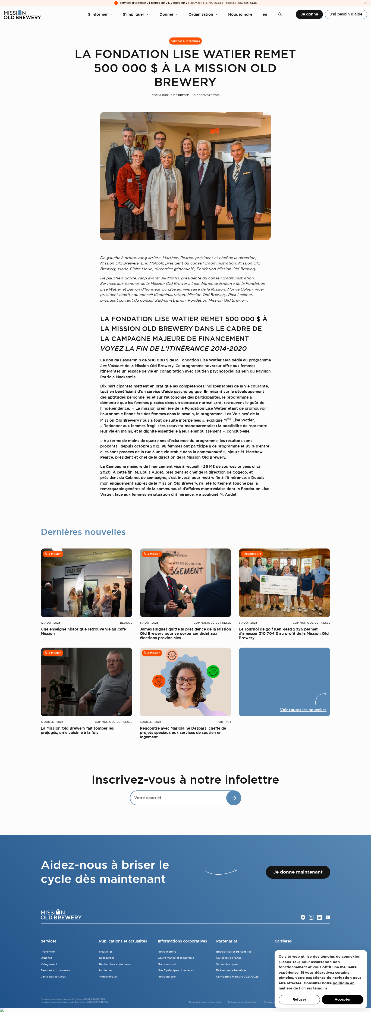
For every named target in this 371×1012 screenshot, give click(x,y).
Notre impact (167, 964)
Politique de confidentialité (242, 1002)
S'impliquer (133, 14)
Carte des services (53, 976)
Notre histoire (167, 951)
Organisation (200, 14)
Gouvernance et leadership (176, 958)
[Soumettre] (233, 797)
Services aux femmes (185, 41)
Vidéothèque (108, 976)
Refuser (299, 999)
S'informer (98, 14)
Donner (166, 14)
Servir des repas (227, 964)
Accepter (343, 999)
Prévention (48, 951)
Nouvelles (105, 951)
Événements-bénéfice (231, 970)
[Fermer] (365, 3)
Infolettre (105, 970)
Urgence (46, 958)
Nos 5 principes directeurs (176, 970)
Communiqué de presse (170, 95)
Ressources (106, 958)
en (265, 14)
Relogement (49, 964)
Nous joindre (240, 14)
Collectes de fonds (228, 958)
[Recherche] (280, 14)
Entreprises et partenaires (233, 951)
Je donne (309, 14)
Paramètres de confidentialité (205, 1002)
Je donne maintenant (298, 872)
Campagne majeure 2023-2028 (237, 976)
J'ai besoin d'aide (346, 14)
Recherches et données (115, 964)
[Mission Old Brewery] (22, 14)
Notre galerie (167, 976)
